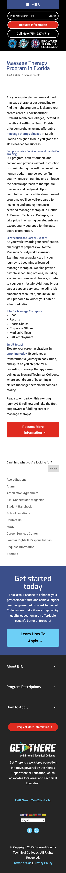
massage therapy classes (24, 133)
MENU (36, 4)
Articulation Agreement (22, 493)
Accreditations (16, 479)
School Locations (18, 513)
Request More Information (33, 430)
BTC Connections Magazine (25, 500)
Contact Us (14, 520)
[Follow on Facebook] (29, 830)
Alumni (11, 486)
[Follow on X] (36, 830)
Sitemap (12, 554)
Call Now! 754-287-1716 (33, 33)
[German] (31, 814)
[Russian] (39, 814)
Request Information (33, 25)
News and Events (31, 75)
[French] (26, 814)
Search (54, 468)
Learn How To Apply (33, 637)
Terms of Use (22, 863)
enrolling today (17, 353)
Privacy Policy (43, 863)
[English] (22, 814)
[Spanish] (44, 814)
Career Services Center (22, 533)
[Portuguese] (35, 814)
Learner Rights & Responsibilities (29, 540)
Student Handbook (19, 506)
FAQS (10, 526)
